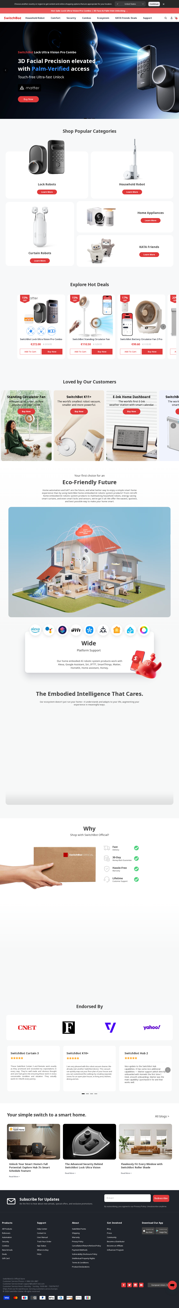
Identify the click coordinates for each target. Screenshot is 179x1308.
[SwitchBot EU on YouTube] (141, 1285)
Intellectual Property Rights (83, 1258)
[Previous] (5, 70)
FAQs (39, 1254)
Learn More (47, 192)
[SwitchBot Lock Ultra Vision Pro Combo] (41, 316)
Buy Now (52, 351)
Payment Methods (79, 1250)
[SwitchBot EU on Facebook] (123, 1285)
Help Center (42, 1229)
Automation (7, 1237)
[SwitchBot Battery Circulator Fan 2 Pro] (141, 316)
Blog (109, 1229)
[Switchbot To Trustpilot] (135, 1301)
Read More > (14, 1176)
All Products (7, 1229)
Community (111, 1237)
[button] (148, 1230)
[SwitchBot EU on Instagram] (135, 1285)
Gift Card (6, 1258)
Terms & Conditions (80, 1262)
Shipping (76, 1233)
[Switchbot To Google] (163, 1301)
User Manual (42, 1237)
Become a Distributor (116, 1241)
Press (109, 1233)
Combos (5, 1245)
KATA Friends (122, 18)
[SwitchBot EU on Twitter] (129, 1285)
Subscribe (161, 1198)
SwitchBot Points (79, 1229)
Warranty (76, 1237)
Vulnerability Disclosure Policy (84, 1254)
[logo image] (12, 18)
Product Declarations (81, 1266)
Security (5, 1241)
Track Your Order (44, 1241)
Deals (4, 1254)
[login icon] (171, 18)
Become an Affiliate (115, 1245)
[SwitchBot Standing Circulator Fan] (91, 316)
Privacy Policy (77, 1241)
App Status (41, 1245)
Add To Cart (30, 351)
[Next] (173, 70)
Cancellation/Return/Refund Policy (86, 1245)
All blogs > (162, 1116)
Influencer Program (115, 1250)
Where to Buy (43, 1250)
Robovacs (6, 1233)
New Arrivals (7, 1250)
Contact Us (41, 1233)
